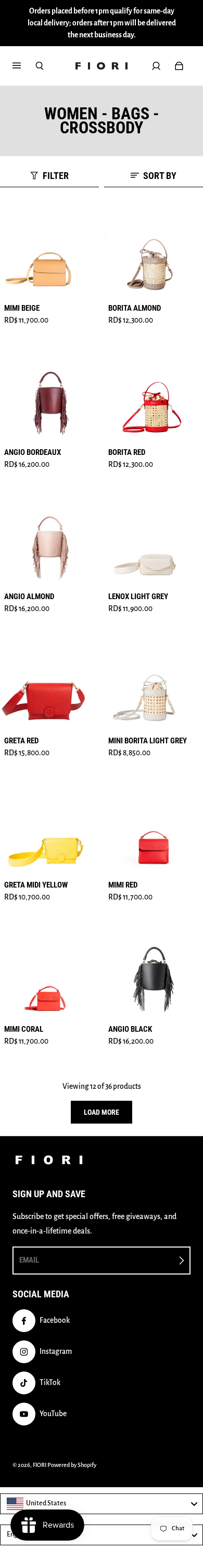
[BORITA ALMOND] (153, 249)
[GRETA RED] (49, 681)
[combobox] (101, 1503)
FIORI (39, 1465)
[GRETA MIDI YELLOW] (49, 826)
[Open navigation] (23, 65)
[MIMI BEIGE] (49, 249)
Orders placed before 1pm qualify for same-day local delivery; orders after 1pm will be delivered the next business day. (102, 23)
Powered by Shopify (71, 1465)
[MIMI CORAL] (49, 970)
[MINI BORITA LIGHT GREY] (153, 681)
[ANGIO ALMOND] (49, 537)
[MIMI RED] (153, 826)
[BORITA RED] (153, 393)
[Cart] (179, 65)
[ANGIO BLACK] (153, 970)
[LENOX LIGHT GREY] (153, 537)
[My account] (156, 65)
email (29, 1260)
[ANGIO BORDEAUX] (49, 393)
